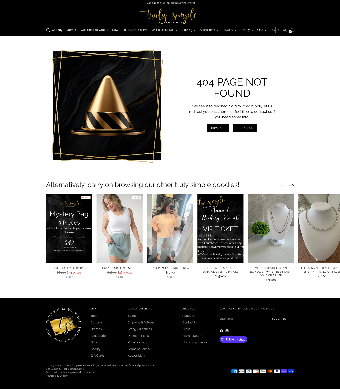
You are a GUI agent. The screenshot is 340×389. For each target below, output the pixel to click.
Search (132, 315)
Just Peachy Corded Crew (169, 268)
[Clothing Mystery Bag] (69, 228)
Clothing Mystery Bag (69, 268)
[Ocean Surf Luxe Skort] (120, 228)
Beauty (95, 349)
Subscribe (279, 318)
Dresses (96, 329)
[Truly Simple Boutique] (170, 16)
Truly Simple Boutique (78, 365)
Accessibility (136, 355)
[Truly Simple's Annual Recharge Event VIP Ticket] (220, 228)
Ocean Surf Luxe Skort (119, 268)
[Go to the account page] (284, 29)
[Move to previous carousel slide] (283, 186)
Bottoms (97, 322)
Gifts (94, 342)
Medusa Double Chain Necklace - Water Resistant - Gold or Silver (271, 272)
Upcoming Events (194, 342)
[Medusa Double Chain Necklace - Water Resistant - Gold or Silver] (271, 228)
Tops (94, 315)
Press (186, 329)
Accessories (99, 335)
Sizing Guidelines (140, 329)
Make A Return (192, 335)
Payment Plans (138, 335)
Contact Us (190, 322)
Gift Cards (97, 355)
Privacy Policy (137, 342)
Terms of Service (139, 349)
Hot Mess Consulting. (73, 369)
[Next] (278, 30)
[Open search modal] (48, 29)
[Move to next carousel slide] (291, 186)
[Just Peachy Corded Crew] (170, 228)
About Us (188, 315)
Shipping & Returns (141, 322)
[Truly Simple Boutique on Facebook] (222, 331)
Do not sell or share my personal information (70, 372)
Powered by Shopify (57, 375)
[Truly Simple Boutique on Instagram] (227, 331)
